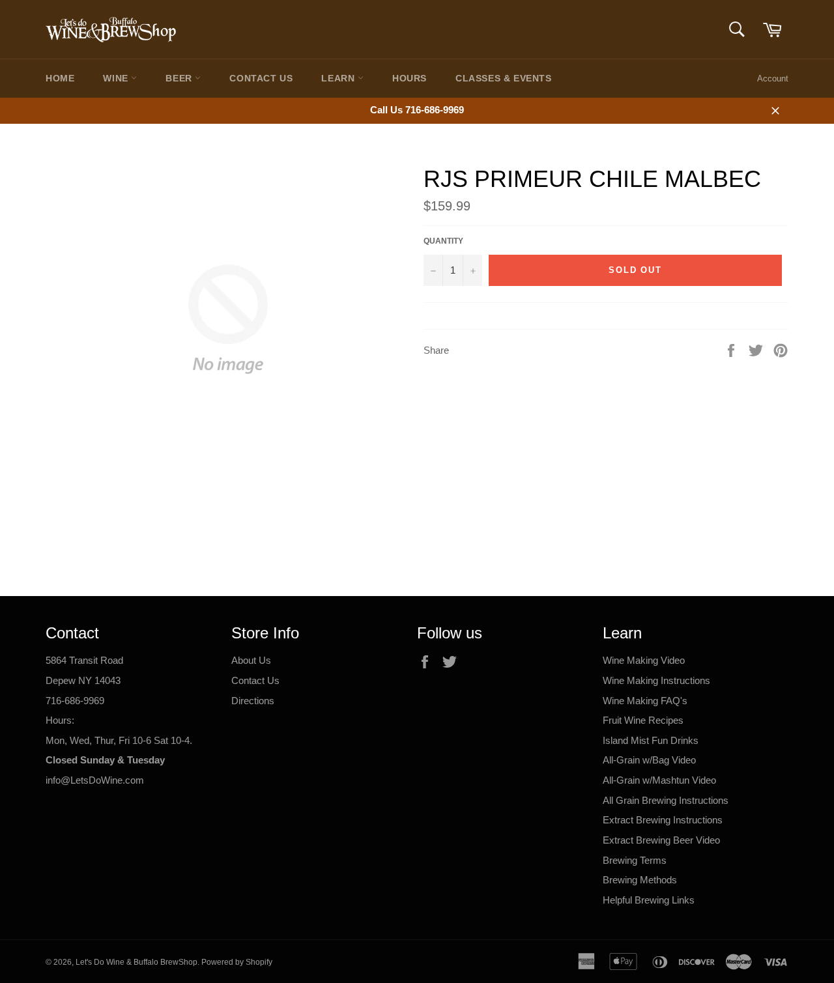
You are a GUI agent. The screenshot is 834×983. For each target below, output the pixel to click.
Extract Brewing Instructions (663, 819)
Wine (117, 78)
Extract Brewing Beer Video (661, 840)
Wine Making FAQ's (645, 700)
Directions (252, 700)
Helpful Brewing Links (649, 899)
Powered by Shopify (236, 962)
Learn (339, 78)
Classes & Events (503, 78)
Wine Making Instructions (656, 680)
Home (60, 78)
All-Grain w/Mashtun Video (659, 780)
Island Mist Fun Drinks (650, 740)
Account (772, 78)
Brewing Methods (640, 879)
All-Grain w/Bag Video (649, 759)
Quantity (443, 241)
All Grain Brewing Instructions (665, 800)
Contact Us (261, 78)
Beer (180, 78)
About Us (251, 660)
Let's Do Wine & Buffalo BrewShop (136, 962)
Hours (409, 78)
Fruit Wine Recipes (643, 720)
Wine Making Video (644, 660)
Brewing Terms (635, 860)
